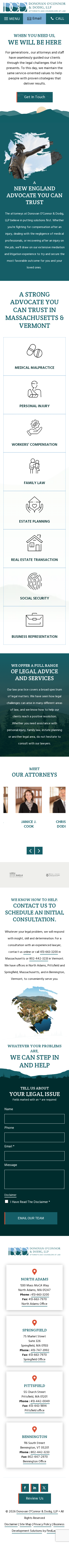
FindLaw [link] (52, 1530)
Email (9, 1146)
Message (10, 1165)
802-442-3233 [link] (38, 958)
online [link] (27, 952)
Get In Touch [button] (34, 97)
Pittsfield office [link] (34, 1410)
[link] (34, 7)
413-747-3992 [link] (40, 1350)
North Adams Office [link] (34, 1303)
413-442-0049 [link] (40, 1401)
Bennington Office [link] (34, 1461)
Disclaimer (10, 1195)
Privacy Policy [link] (42, 1524)
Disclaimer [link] (11, 1524)
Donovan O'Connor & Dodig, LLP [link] (37, 1511)
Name (8, 1109)
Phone (9, 1128)
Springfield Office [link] (34, 1359)
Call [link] (60, 19)
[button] (11, 18)
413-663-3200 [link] (49, 952)
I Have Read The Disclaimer (30, 1202)
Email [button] (36, 19)
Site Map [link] (25, 1524)
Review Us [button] (34, 1498)
